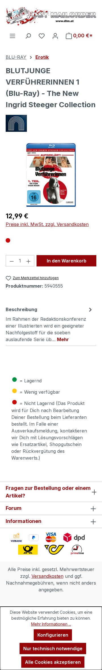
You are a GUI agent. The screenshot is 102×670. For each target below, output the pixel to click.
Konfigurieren (52, 635)
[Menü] (12, 35)
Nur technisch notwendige (52, 648)
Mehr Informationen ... (51, 624)
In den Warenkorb (66, 261)
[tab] (50, 324)
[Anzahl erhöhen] (29, 260)
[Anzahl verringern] (12, 260)
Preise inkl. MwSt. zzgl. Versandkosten (47, 224)
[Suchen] (28, 35)
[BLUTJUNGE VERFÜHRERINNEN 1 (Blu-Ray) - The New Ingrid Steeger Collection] (51, 175)
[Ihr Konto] (55, 35)
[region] (51, 175)
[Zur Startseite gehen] (51, 16)
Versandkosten (47, 576)
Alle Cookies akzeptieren (53, 662)
